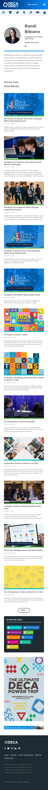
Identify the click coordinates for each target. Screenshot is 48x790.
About (7, 755)
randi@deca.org (32, 42)
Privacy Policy (9, 758)
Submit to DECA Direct (26, 755)
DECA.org (38, 755)
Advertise (14, 755)
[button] (33, 5)
